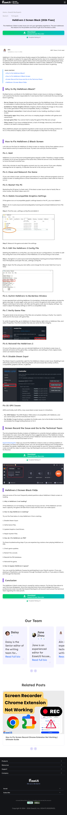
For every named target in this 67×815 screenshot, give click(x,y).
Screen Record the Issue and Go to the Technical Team (24, 79)
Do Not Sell (41, 800)
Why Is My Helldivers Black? (15, 73)
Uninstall (18, 800)
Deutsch (5, 16)
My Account (48, 800)
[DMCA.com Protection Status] (37, 802)
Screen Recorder (16, 2)
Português (14, 16)
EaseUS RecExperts (14, 12)
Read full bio (12, 656)
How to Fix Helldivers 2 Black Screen (18, 76)
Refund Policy (24, 800)
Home (5, 12)
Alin (9, 50)
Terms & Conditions (33, 800)
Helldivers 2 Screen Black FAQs (16, 82)
